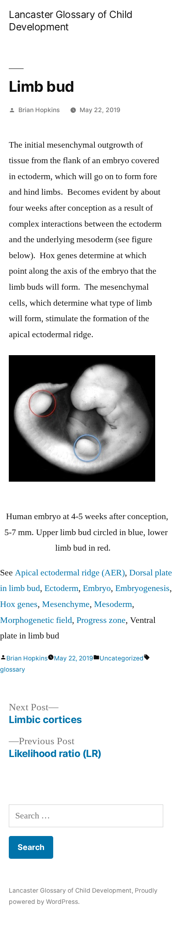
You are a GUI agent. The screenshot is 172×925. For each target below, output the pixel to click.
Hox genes (19, 604)
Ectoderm (61, 588)
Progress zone (101, 620)
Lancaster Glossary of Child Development (70, 890)
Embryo (97, 588)
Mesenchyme (66, 604)
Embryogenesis (142, 588)
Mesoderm (113, 604)
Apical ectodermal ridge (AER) (70, 572)
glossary (12, 669)
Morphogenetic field (36, 620)
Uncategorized (122, 658)
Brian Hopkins (39, 110)
